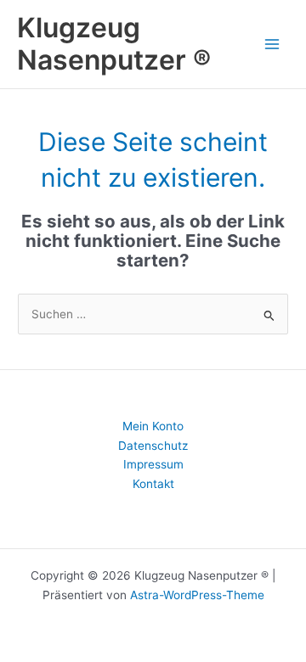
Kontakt (153, 484)
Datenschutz (153, 445)
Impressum (153, 464)
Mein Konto (153, 426)
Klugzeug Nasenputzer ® (114, 43)
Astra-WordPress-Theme (197, 595)
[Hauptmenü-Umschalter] (272, 43)
